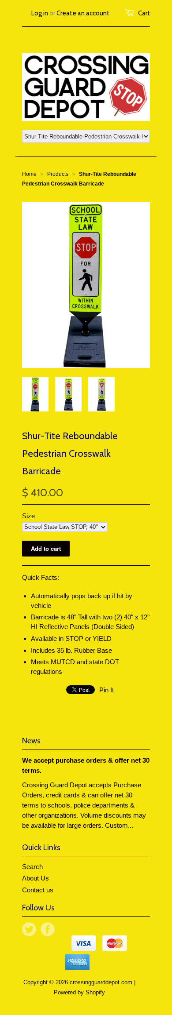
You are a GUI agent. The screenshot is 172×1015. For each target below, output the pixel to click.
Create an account (82, 13)
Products (57, 174)
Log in (39, 13)
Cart (144, 13)
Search (32, 866)
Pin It (106, 690)
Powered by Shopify (79, 992)
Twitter (29, 929)
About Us (35, 878)
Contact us (37, 890)
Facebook (48, 929)
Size (28, 516)
